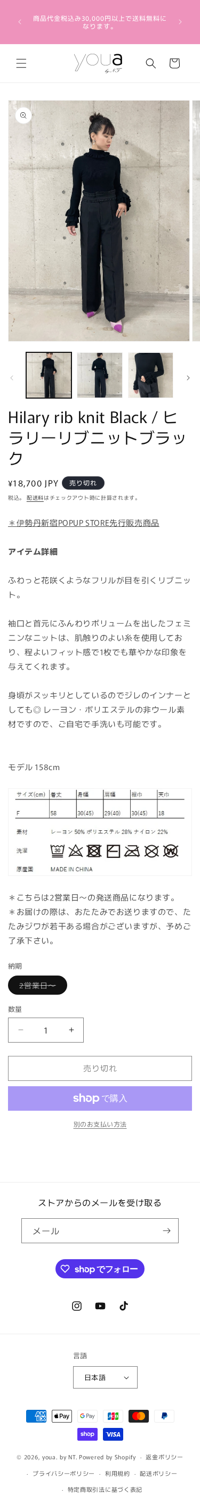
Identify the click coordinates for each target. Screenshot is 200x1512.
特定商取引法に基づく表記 (105, 1489)
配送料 (35, 497)
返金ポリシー (164, 1456)
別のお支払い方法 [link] (100, 1123)
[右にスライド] (188, 378)
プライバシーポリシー (64, 1473)
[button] (21, 63)
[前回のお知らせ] (19, 22)
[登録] (166, 1230)
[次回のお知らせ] (180, 22)
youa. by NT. (59, 1456)
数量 (15, 1009)
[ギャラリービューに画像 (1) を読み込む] (48, 375)
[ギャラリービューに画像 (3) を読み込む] (150, 375)
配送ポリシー (158, 1473)
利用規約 (117, 1473)
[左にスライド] (11, 378)
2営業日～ (41, 987)
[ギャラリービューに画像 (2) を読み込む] (99, 375)
